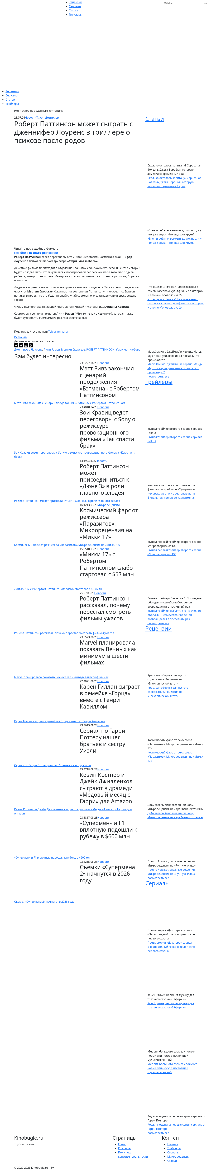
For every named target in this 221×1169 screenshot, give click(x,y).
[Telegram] (21, 345)
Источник (20, 337)
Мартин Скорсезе (73, 349)
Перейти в (25, 253)
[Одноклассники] (31, 345)
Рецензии (12, 91)
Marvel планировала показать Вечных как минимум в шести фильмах (61, 677)
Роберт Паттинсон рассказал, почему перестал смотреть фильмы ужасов (64, 633)
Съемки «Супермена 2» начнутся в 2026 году (44, 901)
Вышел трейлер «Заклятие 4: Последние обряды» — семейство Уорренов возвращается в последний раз (174, 615)
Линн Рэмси (52, 349)
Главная (172, 1144)
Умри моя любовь (128, 349)
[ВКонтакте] (16, 345)
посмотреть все (158, 376)
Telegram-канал (58, 331)
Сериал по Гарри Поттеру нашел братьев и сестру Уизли (52, 765)
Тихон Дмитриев (47, 117)
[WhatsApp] (26, 345)
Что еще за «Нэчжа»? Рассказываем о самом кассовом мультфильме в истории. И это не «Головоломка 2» (175, 303)
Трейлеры (12, 104)
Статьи (10, 99)
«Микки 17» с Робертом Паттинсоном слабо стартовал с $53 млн (58, 589)
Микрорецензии (108, 505)
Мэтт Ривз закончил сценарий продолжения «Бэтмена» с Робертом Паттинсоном (69, 403)
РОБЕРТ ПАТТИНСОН (100, 349)
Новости (30, 117)
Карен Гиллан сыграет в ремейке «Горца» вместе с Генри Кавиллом (59, 721)
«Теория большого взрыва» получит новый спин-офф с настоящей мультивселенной (172, 1068)
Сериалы (11, 95)
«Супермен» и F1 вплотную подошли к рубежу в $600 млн (52, 857)
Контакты (124, 1148)
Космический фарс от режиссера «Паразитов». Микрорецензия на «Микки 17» (67, 545)
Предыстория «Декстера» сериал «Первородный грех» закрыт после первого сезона (171, 947)
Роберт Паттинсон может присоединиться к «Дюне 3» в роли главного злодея (67, 501)
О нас (122, 1144)
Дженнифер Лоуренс (28, 349)
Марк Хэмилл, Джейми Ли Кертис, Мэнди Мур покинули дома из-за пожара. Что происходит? (175, 368)
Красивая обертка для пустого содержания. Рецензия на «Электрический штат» (168, 692)
